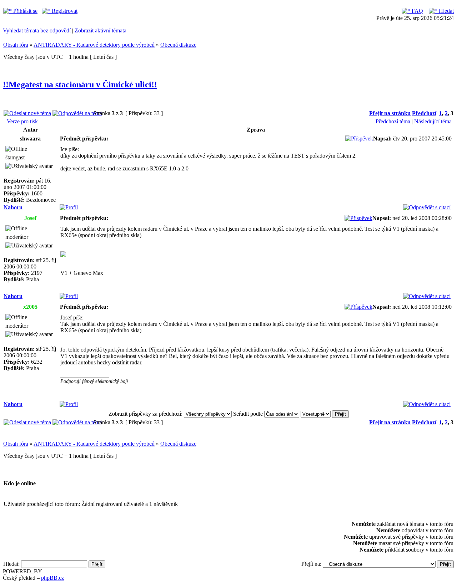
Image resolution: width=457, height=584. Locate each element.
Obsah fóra (15, 45)
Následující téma (433, 121)
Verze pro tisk (22, 121)
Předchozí (424, 113)
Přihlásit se (24, 11)
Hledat (445, 11)
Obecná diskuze (178, 45)
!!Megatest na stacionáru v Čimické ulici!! (80, 84)
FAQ (416, 11)
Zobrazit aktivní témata (100, 30)
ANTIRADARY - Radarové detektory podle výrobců (94, 45)
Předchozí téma (393, 121)
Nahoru (13, 207)
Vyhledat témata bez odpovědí (37, 30)
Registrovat (63, 11)
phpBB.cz (52, 578)
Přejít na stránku (390, 113)
